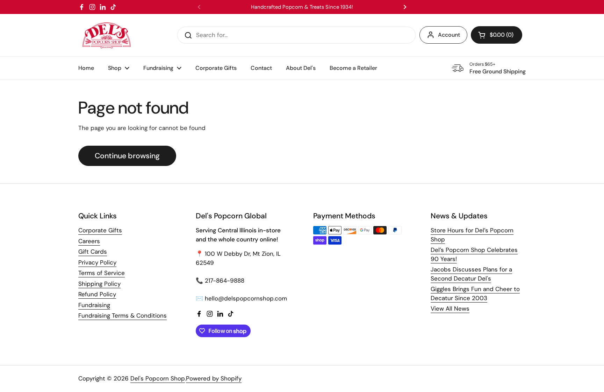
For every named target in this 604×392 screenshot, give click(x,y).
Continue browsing (127, 156)
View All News (450, 308)
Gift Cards (92, 251)
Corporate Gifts (100, 230)
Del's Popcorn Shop (157, 378)
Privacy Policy (97, 262)
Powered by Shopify (214, 378)
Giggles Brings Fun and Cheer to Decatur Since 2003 (475, 293)
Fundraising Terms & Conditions (122, 315)
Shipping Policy (99, 284)
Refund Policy (97, 294)
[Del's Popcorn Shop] (106, 35)
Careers (89, 241)
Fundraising (94, 305)
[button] (496, 35)
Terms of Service (101, 273)
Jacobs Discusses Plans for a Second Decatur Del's (471, 274)
